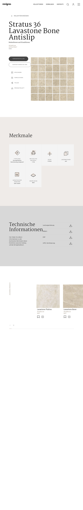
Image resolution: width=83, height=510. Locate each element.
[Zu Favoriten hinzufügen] (38, 317)
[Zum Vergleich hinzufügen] (42, 317)
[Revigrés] (7, 4)
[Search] (67, 4)
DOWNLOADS (50, 4)
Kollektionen (38, 4)
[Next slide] (14, 325)
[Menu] (78, 4)
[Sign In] (73, 4)
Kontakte (60, 4)
